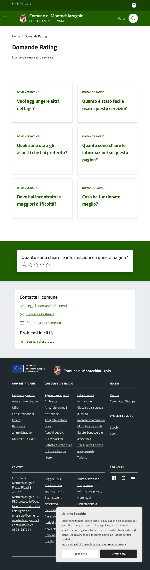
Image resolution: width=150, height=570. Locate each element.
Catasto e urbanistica (58, 445)
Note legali (84, 497)
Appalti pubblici (54, 432)
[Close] (139, 509)
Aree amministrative (25, 401)
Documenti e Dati (23, 438)
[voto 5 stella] (48, 265)
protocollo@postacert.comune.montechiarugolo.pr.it (26, 506)
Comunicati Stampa (122, 401)
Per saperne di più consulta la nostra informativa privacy (94, 544)
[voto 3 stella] (36, 265)
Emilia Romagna (21, 3)
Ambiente (51, 401)
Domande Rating (28, 92)
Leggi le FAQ (53, 478)
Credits (49, 541)
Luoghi (114, 427)
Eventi (114, 433)
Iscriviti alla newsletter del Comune (54, 528)
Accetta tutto (118, 554)
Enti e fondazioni (23, 413)
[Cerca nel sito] (133, 18)
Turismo (82, 457)
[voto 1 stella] (24, 265)
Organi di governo (23, 395)
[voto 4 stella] (42, 265)
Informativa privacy (89, 491)
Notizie (114, 395)
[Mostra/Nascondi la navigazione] (4, 18)
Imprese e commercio (91, 420)
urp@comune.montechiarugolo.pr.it (25, 517)
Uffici (15, 407)
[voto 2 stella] (30, 265)
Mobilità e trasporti (89, 426)
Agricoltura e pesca (57, 395)
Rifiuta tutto (80, 554)
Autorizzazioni (54, 438)
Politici (16, 420)
